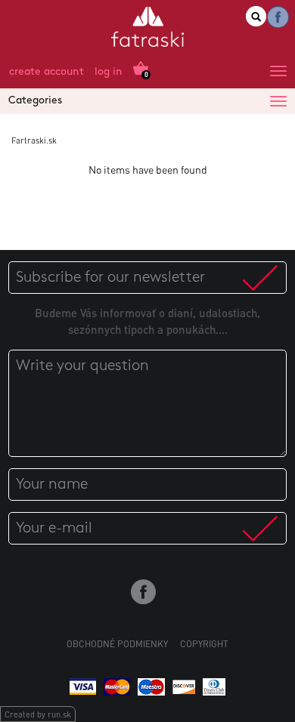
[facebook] (278, 17)
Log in (109, 72)
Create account (46, 72)
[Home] (147, 29)
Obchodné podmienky (117, 643)
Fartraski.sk (34, 140)
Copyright (204, 643)
